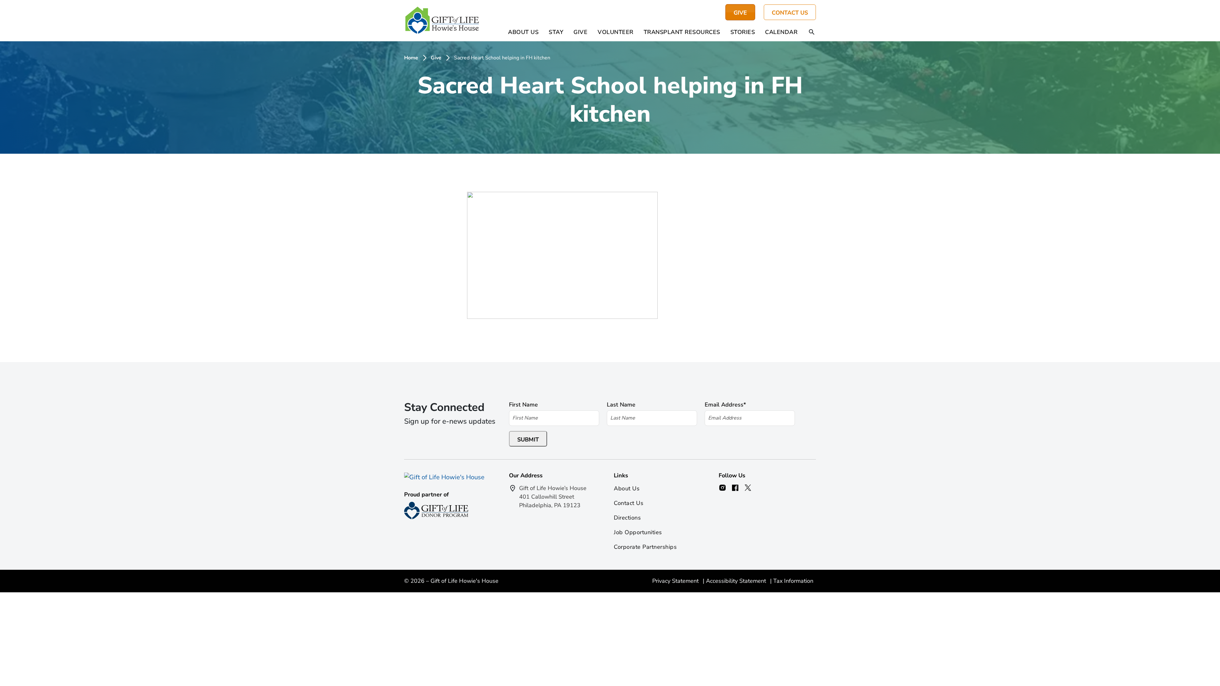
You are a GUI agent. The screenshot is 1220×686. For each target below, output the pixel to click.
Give (580, 32)
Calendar (781, 32)
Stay (556, 32)
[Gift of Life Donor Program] (436, 510)
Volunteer (616, 32)
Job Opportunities (638, 532)
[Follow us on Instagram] (722, 488)
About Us (523, 32)
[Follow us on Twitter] (748, 488)
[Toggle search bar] (812, 32)
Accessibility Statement (737, 581)
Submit (528, 439)
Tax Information (793, 581)
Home (411, 57)
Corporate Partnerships (645, 547)
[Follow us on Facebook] (735, 488)
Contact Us (790, 13)
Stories (742, 32)
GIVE (740, 13)
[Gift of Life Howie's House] (442, 20)
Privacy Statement (676, 581)
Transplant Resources (682, 32)
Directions (627, 517)
